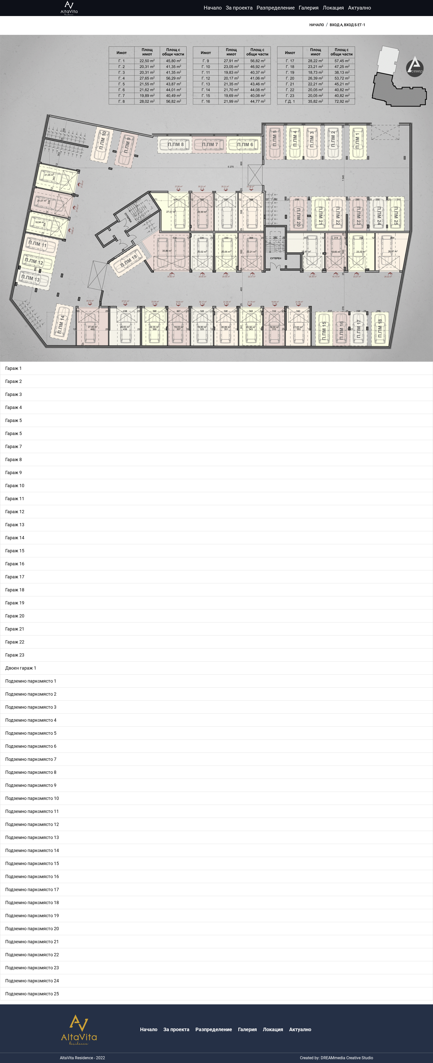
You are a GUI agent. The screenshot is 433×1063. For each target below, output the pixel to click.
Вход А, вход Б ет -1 (347, 25)
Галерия (309, 8)
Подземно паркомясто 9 (30, 785)
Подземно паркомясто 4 (30, 720)
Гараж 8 (13, 459)
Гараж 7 (13, 446)
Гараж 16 (14, 563)
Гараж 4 (13, 407)
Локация (333, 8)
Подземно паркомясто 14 (32, 850)
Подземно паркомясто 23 (32, 967)
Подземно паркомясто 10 (32, 798)
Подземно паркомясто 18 (32, 902)
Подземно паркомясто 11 (32, 811)
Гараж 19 (14, 602)
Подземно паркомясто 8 (30, 772)
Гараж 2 (13, 381)
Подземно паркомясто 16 (32, 876)
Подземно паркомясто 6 (30, 746)
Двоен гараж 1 (20, 668)
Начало (213, 8)
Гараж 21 (14, 628)
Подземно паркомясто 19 (32, 915)
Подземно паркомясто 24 (32, 980)
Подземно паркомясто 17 (32, 889)
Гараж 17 (14, 576)
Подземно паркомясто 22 (32, 954)
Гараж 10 (14, 485)
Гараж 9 (13, 472)
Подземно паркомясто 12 (32, 824)
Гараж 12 (14, 511)
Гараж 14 (14, 537)
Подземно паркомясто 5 (30, 733)
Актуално (359, 8)
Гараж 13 (14, 524)
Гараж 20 (14, 615)
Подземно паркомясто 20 (32, 928)
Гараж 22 (14, 642)
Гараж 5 (13, 420)
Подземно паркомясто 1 (30, 681)
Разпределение (276, 8)
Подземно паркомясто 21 (32, 941)
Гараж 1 (13, 368)
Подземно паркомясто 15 (32, 863)
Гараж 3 (13, 394)
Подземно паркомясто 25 (32, 993)
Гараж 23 (14, 655)
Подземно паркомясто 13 (32, 837)
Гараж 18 (14, 589)
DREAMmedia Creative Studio (347, 1057)
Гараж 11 (14, 498)
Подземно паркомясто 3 (30, 707)
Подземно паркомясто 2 (30, 694)
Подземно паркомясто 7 (30, 759)
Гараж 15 (14, 550)
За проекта (239, 8)
